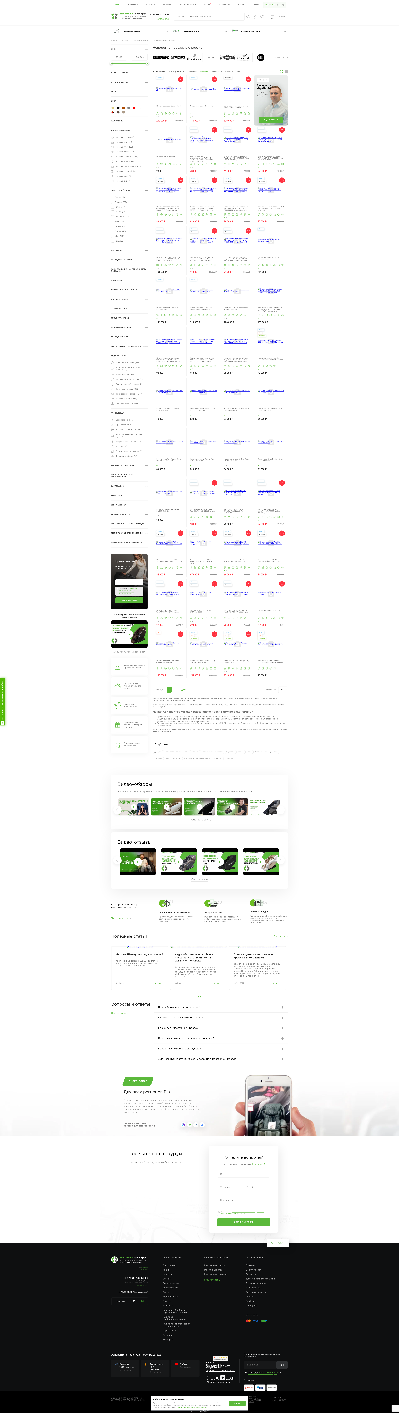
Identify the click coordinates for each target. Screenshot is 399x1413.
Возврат (250, 1265)
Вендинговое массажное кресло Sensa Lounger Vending (236, 106)
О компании (131, 4)
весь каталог (211, 1280)
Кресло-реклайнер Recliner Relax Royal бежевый (168, 409)
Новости (167, 1274)
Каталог (149, 4)
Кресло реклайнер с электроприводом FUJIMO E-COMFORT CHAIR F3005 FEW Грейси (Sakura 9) (201, 158)
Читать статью (120, 918)
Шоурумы (251, 1306)
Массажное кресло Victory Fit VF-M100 (270, 611)
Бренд (114, 92)
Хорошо (237, 1403)
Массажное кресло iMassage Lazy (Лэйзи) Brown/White (202, 661)
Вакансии (168, 1335)
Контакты (168, 1306)
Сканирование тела (121, 327)
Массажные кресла (214, 1265)
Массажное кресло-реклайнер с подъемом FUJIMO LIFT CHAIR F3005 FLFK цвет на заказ (270, 309)
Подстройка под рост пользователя (122, 476)
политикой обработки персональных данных (262, 1374)
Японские (176, 758)
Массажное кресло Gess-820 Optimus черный (268, 258)
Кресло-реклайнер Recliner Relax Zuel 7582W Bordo (270, 409)
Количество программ (122, 465)
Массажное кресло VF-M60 (166, 156)
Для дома (157, 752)
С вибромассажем (231, 758)
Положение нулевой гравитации (127, 524)
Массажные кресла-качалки (212, 752)
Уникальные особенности (124, 290)
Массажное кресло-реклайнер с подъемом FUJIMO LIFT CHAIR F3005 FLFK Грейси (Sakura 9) (202, 360)
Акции (207, 4)
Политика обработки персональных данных (175, 1311)
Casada (240, 752)
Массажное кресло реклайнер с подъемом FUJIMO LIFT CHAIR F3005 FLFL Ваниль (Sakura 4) (236, 208)
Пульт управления (120, 318)
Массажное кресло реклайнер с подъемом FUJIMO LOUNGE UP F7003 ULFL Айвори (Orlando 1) (236, 259)
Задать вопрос (271, 120)
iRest (167, 758)
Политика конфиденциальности (174, 1318)
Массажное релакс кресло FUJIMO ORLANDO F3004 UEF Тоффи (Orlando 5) (271, 208)
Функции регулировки (122, 260)
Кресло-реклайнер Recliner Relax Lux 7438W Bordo (236, 459)
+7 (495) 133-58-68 (159, 15)
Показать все (279, 57)
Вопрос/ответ (170, 1288)
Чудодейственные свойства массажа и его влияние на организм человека (194, 957)
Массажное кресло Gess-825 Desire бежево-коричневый (201, 308)
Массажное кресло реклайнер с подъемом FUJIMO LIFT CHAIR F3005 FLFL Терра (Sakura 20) (202, 208)
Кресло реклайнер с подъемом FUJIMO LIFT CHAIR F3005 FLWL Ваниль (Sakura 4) (270, 158)
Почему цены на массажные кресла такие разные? (253, 956)
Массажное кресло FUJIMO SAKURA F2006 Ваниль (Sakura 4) (236, 560)
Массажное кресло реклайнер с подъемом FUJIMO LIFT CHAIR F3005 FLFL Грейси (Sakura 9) (168, 208)
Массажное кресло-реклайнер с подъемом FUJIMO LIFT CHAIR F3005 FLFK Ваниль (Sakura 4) (236, 360)
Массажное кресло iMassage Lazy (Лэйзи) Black (236, 661)
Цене (238, 71)
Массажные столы (214, 1270)
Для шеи (195, 752)
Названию (193, 71)
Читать (157, 983)
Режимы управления (121, 514)
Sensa (249, 752)
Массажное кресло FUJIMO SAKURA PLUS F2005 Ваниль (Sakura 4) (201, 561)
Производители (171, 1283)
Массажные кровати (215, 1274)
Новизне (204, 71)
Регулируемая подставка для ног (128, 346)
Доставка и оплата (187, 4)
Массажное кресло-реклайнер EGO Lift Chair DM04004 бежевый (270, 661)
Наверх (280, 1243)
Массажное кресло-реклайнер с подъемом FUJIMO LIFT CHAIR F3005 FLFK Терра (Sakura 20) (168, 360)
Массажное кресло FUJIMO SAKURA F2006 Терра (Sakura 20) (169, 560)
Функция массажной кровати (126, 542)
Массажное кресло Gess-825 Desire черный (167, 308)
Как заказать (253, 1288)
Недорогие (230, 752)
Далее (184, 690)
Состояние (116, 250)
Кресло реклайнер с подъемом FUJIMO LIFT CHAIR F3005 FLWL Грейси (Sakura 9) (236, 158)
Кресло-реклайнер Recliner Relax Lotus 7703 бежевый (202, 409)
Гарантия (251, 1274)
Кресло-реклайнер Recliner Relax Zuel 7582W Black (236, 409)
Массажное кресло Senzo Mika (201, 106)
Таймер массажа (120, 308)
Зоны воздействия (120, 190)
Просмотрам (216, 71)
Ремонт (250, 1297)
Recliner (211, 57)
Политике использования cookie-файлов (192, 1407)
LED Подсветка (118, 505)
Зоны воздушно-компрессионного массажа (129, 270)
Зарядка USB (117, 486)
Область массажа (120, 130)
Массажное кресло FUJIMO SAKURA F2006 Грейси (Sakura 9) (270, 560)
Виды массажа (119, 355)
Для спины (158, 758)
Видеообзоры (224, 4)
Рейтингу (229, 71)
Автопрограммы (119, 299)
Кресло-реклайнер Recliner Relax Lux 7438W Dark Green (168, 459)
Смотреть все (199, 820)
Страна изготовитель (122, 82)
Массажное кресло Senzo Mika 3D (169, 106)
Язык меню (116, 280)
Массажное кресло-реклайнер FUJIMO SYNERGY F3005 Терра (236, 611)
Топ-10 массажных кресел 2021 (176, 752)
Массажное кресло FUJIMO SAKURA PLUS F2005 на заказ (167, 611)
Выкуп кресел (253, 1270)
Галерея (167, 1301)
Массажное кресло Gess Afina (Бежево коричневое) (167, 661)
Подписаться (125, 1370)
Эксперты (168, 1340)
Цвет (113, 101)
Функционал (117, 413)
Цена (113, 49)
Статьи (241, 4)
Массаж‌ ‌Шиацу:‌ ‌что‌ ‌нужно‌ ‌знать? (139, 954)
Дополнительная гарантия (260, 1279)
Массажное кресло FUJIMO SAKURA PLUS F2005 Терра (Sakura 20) (234, 511)
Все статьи (279, 936)
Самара (117, 4)
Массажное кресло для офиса (266, 752)
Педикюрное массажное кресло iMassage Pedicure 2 (236, 308)
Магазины (167, 4)
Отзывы (256, 4)
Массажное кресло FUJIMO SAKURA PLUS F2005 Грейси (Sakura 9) (269, 511)
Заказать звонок (163, 18)
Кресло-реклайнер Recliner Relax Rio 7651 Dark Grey (168, 510)
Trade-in (250, 1301)
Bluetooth (116, 495)
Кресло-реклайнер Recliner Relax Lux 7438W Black (270, 459)
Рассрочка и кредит (257, 1292)
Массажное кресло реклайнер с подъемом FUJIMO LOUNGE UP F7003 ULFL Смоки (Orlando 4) (202, 259)
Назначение (117, 121)
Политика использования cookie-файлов (176, 1325)
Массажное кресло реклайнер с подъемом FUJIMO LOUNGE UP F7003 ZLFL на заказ (168, 259)
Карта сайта (169, 1331)
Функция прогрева (120, 337)
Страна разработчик (121, 73)
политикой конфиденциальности (243, 1212)
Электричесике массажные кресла (197, 758)
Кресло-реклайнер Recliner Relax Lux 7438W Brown (202, 459)
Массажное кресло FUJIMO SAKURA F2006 (200, 611)
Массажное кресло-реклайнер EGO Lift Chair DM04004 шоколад (270, 359)
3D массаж (217, 758)
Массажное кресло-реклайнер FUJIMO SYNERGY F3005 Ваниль (202, 510)
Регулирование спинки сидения (127, 533)
